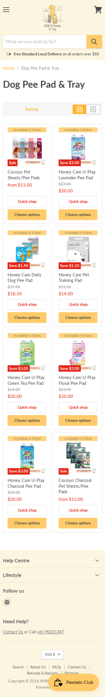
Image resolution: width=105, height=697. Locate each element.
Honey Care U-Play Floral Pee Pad (77, 380)
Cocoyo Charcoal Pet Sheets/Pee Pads (75, 485)
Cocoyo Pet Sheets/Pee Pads (24, 174)
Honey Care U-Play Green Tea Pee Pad (26, 380)
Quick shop (27, 201)
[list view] (93, 109)
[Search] (94, 41)
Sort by (31, 109)
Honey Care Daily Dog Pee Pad (24, 277)
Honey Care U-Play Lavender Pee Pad (77, 174)
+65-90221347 (50, 631)
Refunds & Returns (42, 673)
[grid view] (79, 109)
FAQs (56, 667)
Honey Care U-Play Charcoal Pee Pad (26, 483)
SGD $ (50, 654)
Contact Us (13, 631)
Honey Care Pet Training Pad (74, 277)
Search (18, 667)
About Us (38, 667)
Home (9, 68)
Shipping (71, 673)
